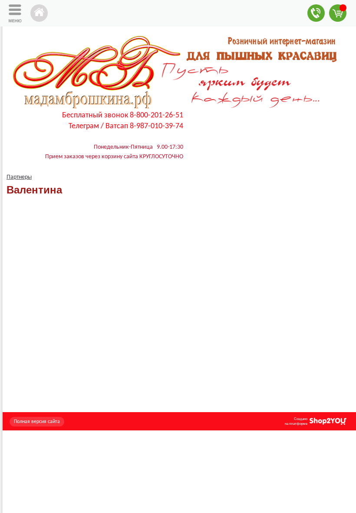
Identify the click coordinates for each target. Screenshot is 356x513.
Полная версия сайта (37, 421)
